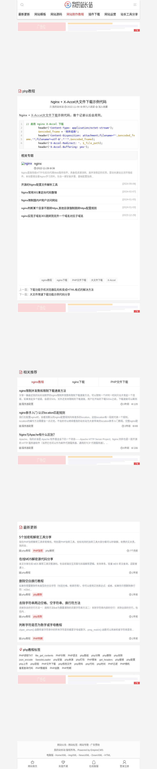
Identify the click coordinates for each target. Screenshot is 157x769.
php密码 (78, 664)
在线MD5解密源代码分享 (36, 559)
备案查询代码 (26, 668)
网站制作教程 (75, 14)
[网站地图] (135, 5)
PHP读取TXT (26, 655)
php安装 (57, 659)
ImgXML (72, 755)
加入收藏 (103, 107)
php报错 (119, 659)
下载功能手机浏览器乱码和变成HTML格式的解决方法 (62, 289)
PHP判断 (38, 638)
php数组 (84, 655)
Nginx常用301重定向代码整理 (39, 192)
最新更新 (24, 14)
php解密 (50, 550)
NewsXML (84, 755)
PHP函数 (54, 668)
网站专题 (84, 745)
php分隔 (95, 655)
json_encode (26, 659)
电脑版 (50, 755)
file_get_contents (44, 655)
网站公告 (61, 745)
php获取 (34, 664)
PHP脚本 (92, 659)
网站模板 (40, 14)
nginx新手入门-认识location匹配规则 (42, 412)
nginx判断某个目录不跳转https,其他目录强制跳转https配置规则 (59, 208)
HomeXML (60, 755)
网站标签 (73, 745)
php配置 (131, 659)
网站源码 (56, 14)
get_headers (106, 659)
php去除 (37, 616)
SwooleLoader (43, 659)
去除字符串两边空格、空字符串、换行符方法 (49, 603)
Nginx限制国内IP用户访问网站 (39, 200)
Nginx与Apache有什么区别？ (37, 434)
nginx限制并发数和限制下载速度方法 (42, 390)
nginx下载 (62, 280)
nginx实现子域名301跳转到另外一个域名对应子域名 (52, 215)
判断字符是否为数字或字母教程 (40, 625)
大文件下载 (50, 115)
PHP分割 (60, 655)
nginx (38, 164)
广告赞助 (95, 745)
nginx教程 (47, 280)
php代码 (90, 664)
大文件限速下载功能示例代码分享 (50, 294)
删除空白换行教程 (31, 581)
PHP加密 (38, 550)
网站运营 (110, 14)
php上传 (23, 664)
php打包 (80, 659)
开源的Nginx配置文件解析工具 (39, 184)
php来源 (69, 659)
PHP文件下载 (79, 280)
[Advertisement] (78, 59)
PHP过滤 (113, 664)
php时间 (101, 664)
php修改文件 (65, 664)
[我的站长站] (78, 8)
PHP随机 (125, 664)
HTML (107, 755)
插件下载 (94, 14)
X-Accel (37, 115)
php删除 (37, 594)
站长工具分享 (129, 14)
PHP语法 (72, 655)
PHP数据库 (41, 668)
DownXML (97, 755)
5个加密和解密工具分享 (35, 537)
